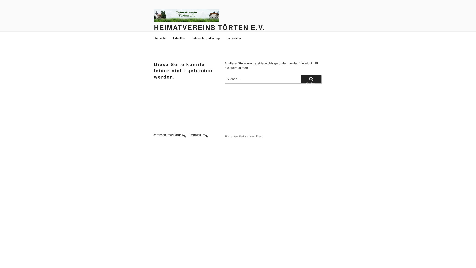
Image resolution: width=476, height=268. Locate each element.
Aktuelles (179, 38)
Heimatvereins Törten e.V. (209, 27)
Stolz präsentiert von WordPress (243, 136)
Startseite (160, 38)
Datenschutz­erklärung (206, 38)
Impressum (234, 38)
